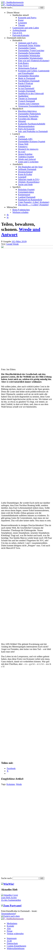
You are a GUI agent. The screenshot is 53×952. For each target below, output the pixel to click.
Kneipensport (24, 194)
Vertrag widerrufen (15, 933)
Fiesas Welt (23, 144)
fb (8, 215)
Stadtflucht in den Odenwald (31, 93)
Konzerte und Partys (27, 17)
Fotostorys (22, 146)
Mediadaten (12, 923)
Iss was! (21, 151)
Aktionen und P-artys (27, 43)
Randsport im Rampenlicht (30, 199)
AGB (9, 941)
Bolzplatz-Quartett (26, 189)
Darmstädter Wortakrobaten (30, 58)
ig (7, 217)
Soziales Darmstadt (26, 91)
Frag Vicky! (23, 65)
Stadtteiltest (23, 96)
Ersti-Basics (23, 63)
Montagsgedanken (26, 126)
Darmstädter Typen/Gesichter (31, 50)
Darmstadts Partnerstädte (29, 53)
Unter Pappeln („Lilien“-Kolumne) (33, 202)
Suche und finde (25, 184)
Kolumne (11, 784)
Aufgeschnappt (19, 30)
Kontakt (10, 926)
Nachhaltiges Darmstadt (28, 81)
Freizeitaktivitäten (26, 192)
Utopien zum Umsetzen (28, 103)
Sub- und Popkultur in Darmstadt (33, 131)
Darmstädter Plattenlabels (29, 113)
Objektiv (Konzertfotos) (28, 182)
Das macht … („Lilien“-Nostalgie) (33, 204)
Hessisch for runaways (28, 149)
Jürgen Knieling (25, 154)
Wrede (19, 784)
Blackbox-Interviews (27, 111)
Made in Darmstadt (26, 78)
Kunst (20, 20)
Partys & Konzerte (26, 129)
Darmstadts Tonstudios (28, 116)
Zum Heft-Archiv (9, 897)
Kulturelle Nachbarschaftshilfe (31, 124)
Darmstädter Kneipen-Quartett (31, 141)
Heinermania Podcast (27, 68)
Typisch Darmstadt (26, 101)
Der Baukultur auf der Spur (30, 167)
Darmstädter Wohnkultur (29, 55)
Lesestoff (22, 177)
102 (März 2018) (19, 241)
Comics (21, 136)
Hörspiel (22, 121)
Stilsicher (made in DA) (28, 179)
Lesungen (22, 22)
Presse (9, 931)
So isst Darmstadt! (26, 88)
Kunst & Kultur (25, 174)
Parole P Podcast (25, 83)
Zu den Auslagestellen (11, 900)
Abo (9, 928)
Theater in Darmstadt (27, 98)
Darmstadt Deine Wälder (29, 45)
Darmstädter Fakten (27, 48)
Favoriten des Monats (27, 119)
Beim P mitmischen (21, 210)
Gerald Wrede (12, 244)
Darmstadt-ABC (25, 139)
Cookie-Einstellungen (16, 946)
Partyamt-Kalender (20, 35)
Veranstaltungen (8, 913)
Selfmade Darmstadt (27, 169)
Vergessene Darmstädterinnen (31, 106)
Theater (21, 25)
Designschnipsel (25, 172)
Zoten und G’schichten (28, 162)
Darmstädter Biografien (28, 76)
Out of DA (17, 33)
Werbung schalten (20, 212)
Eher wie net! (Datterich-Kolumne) (33, 60)
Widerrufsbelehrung (15, 948)
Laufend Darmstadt (26, 197)
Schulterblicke (24, 86)
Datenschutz (12, 943)
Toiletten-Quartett (26, 156)
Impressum (12, 938)
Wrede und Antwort (27, 159)
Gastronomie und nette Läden (25, 28)
